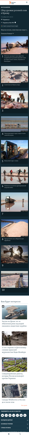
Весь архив (24, 405)
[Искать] (20, 434)
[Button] (5, 20)
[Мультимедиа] (8, 434)
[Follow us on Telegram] (13, 415)
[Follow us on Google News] (21, 415)
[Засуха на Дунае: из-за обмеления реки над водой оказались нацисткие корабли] (14, 312)
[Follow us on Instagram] (6, 415)
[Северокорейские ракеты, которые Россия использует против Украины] (14, 365)
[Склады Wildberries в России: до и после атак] (14, 391)
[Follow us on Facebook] (10, 415)
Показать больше (6, 33)
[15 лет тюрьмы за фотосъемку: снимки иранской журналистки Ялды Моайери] (14, 338)
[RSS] (24, 415)
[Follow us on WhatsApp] (17, 415)
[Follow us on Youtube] (2, 415)
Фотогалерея (5, 7)
